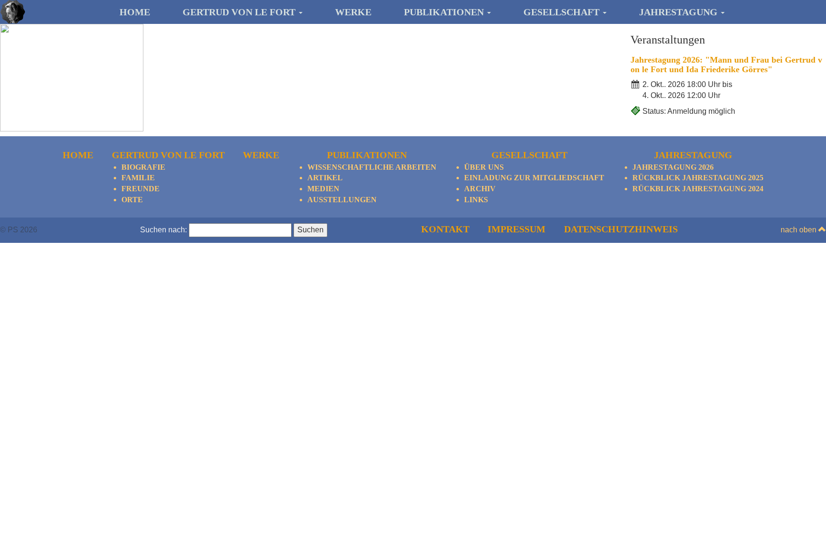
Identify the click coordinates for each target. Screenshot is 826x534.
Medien (323, 189)
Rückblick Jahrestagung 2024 (697, 189)
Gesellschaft (562, 12)
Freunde (140, 189)
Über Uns (484, 167)
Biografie (143, 167)
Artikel (325, 178)
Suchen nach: (163, 230)
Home (135, 12)
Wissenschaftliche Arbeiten (371, 167)
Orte (132, 200)
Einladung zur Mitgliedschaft (534, 178)
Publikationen (445, 12)
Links (476, 200)
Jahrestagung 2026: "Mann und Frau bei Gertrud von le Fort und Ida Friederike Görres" (726, 64)
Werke (353, 12)
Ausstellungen (342, 200)
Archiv (480, 189)
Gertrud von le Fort (240, 12)
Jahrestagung (679, 12)
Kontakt (445, 229)
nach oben (799, 230)
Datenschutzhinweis (621, 229)
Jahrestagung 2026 (673, 167)
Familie (138, 178)
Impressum (516, 229)
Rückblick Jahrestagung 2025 (697, 178)
